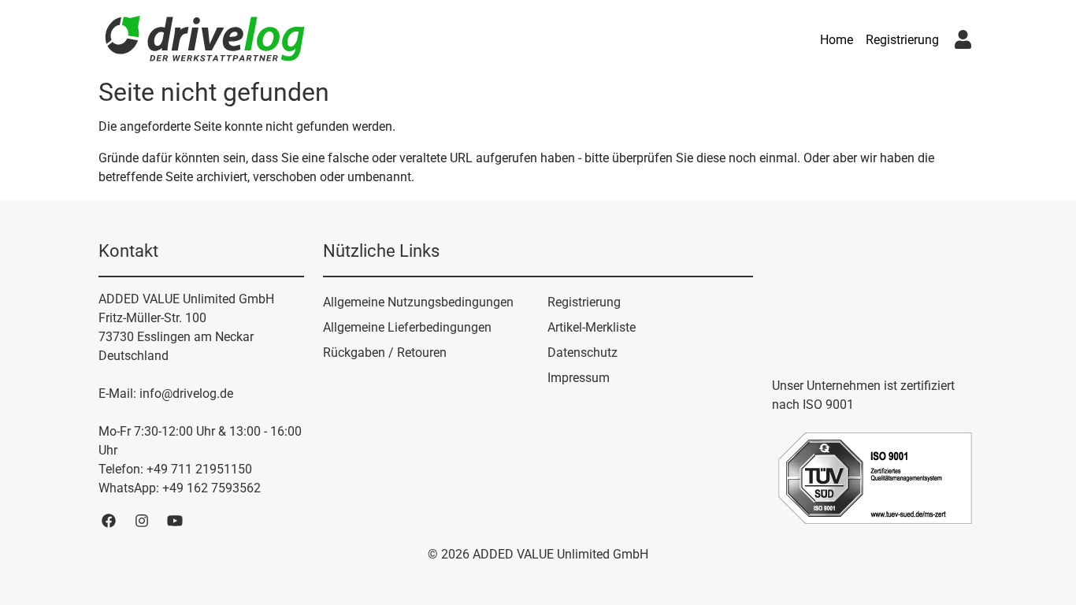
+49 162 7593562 (211, 488)
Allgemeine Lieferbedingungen (407, 327)
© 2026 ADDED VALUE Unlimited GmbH (538, 554)
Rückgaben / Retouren (385, 352)
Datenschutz (582, 352)
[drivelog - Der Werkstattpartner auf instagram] (142, 519)
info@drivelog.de (186, 393)
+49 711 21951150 (199, 469)
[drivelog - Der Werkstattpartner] (204, 40)
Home (836, 39)
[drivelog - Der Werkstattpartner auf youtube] (175, 519)
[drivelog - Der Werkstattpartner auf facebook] (108, 519)
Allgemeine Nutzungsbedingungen (418, 302)
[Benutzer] (963, 40)
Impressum (578, 377)
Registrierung (902, 39)
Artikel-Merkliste (591, 327)
